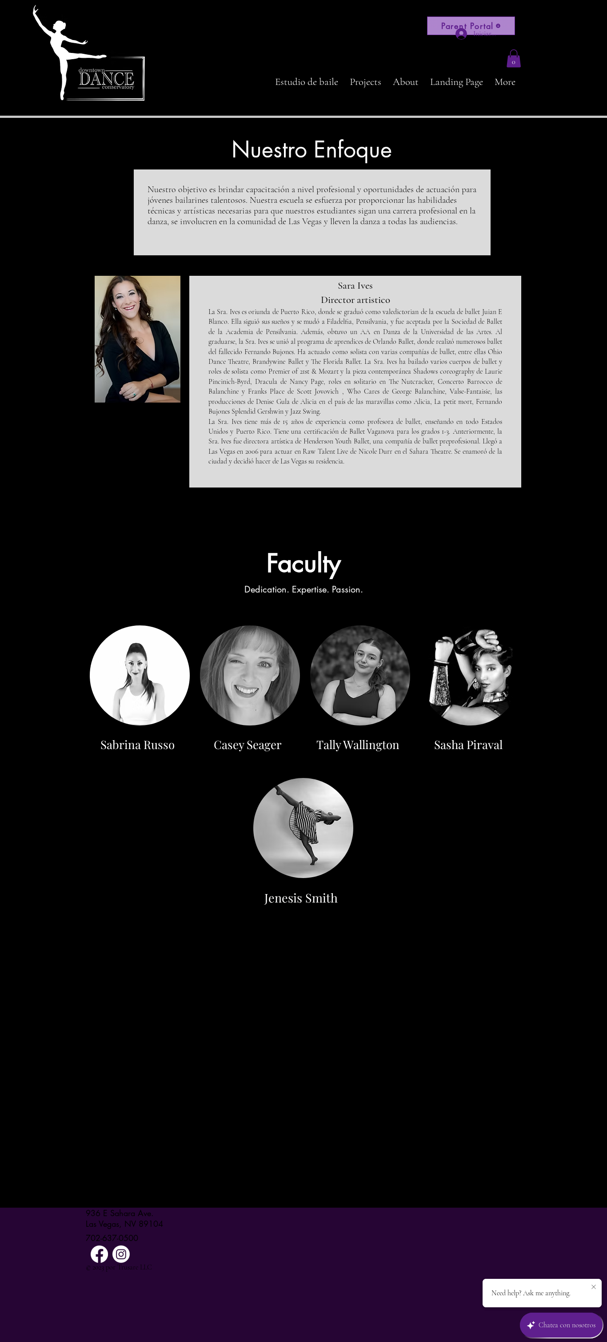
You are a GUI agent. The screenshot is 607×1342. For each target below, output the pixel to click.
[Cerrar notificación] (593, 1287)
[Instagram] (121, 1254)
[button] (513, 58)
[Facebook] (99, 1254)
